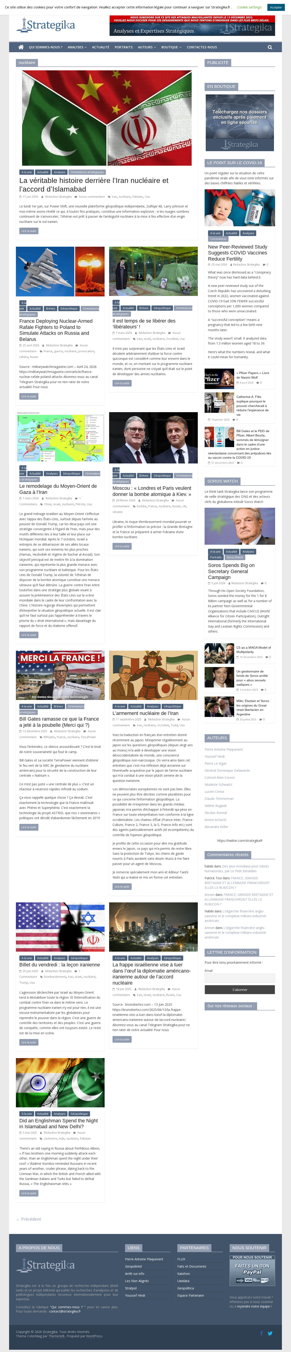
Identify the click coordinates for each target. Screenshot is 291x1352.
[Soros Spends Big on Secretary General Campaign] (240, 510)
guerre (58, 351)
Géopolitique (69, 308)
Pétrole (80, 504)
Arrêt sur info (134, 1273)
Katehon (183, 1273)
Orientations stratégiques (87, 172)
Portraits (124, 47)
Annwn (210, 894)
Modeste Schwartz (218, 784)
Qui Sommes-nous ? (45, 47)
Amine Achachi (215, 820)
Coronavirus (218, 239)
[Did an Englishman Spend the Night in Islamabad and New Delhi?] (60, 1060)
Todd (174, 725)
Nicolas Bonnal (216, 812)
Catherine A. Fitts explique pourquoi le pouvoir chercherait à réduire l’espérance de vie (252, 405)
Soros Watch (235, 557)
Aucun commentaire (91, 197)
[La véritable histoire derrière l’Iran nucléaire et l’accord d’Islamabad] (107, 73)
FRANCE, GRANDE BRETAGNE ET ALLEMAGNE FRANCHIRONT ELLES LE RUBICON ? (237, 883)
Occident (172, 339)
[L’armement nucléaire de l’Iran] (153, 653)
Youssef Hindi (215, 756)
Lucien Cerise (214, 791)
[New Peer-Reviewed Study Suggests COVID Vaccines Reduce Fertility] (240, 192)
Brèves (50, 308)
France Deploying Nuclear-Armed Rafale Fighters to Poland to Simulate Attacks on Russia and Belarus (56, 330)
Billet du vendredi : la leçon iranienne (59, 965)
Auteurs (145, 47)
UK (184, 506)
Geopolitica (185, 1288)
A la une (27, 172)
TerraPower (88, 737)
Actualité (100, 47)
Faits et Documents (191, 1266)
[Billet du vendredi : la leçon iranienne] (60, 905)
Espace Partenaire (190, 1295)
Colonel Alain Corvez (220, 777)
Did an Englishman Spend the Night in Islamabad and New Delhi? (58, 1123)
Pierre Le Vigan (216, 763)
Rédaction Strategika (58, 197)
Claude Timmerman (219, 798)
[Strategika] (21, 47)
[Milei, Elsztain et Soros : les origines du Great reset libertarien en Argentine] (219, 699)
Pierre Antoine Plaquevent (224, 749)
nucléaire (124, 197)
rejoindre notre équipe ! (254, 1306)
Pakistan (137, 197)
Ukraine (118, 512)
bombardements (55, 977)
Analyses (75, 47)
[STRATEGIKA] (46, 1258)
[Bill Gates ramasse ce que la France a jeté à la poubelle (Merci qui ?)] (60, 653)
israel (147, 339)
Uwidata (183, 1281)
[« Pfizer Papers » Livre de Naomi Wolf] (219, 371)
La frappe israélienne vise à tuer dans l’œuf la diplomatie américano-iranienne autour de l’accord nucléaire (152, 973)
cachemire (50, 1138)
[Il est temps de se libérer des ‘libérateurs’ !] (153, 249)
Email (209, 970)
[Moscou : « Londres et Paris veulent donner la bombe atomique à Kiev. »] (153, 414)
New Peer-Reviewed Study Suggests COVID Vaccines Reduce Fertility (237, 253)
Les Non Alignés (137, 1281)
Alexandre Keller (216, 827)
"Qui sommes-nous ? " (68, 1307)
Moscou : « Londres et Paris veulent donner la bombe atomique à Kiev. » (152, 491)
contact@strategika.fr (65, 1311)
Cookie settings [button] (249, 7)
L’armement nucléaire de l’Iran (145, 713)
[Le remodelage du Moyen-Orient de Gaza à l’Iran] (60, 414)
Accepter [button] (276, 7)
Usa (147, 197)
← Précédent (28, 1219)
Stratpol (131, 1288)
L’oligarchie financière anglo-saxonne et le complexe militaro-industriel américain (235, 916)
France (48, 351)
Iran (114, 197)
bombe (141, 506)
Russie (34, 357)
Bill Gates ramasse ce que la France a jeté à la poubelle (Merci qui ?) (59, 722)
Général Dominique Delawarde (227, 770)
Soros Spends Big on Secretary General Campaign (231, 571)
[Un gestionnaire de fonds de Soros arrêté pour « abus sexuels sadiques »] (219, 669)
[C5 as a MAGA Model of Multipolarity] (219, 645)
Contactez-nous (202, 47)
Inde (62, 1138)
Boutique (169, 47)
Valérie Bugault (216, 805)
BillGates (49, 737)
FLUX (181, 1259)
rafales (23, 357)
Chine (47, 504)
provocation (86, 351)
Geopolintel (133, 1266)
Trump (23, 983)
